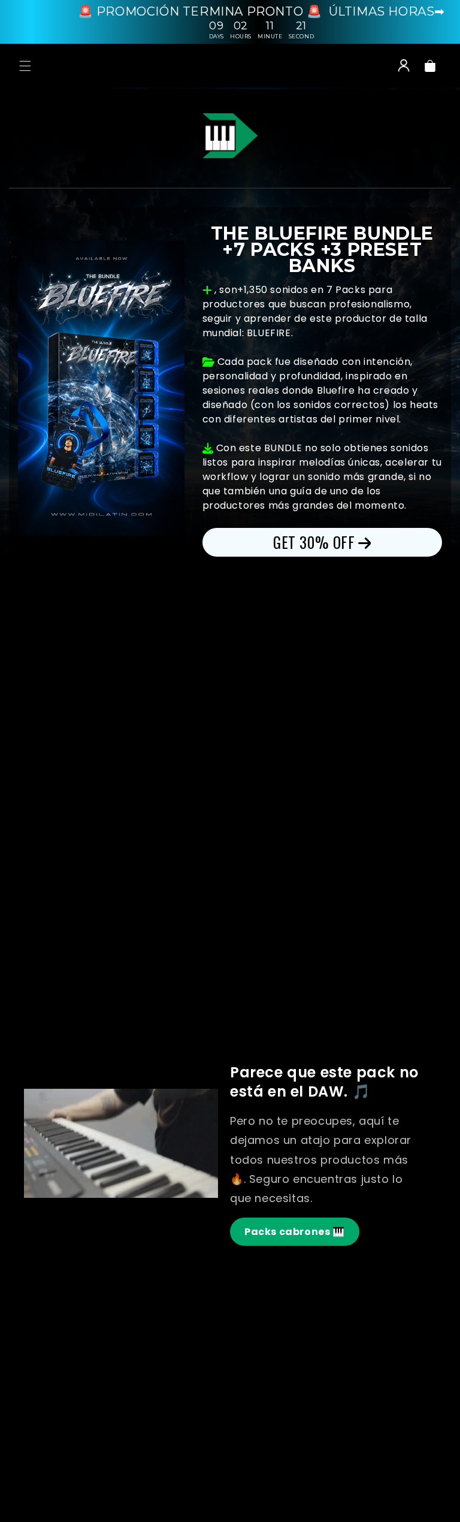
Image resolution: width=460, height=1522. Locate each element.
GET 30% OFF (314, 542)
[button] (25, 66)
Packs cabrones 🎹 (294, 1232)
